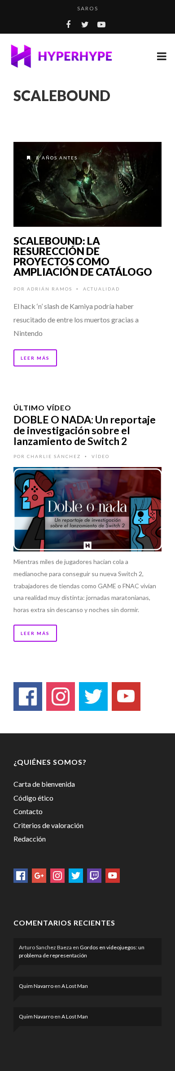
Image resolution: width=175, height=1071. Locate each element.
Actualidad (101, 288)
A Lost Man (74, 986)
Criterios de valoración (48, 825)
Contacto (28, 811)
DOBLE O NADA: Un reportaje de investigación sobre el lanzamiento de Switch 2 (84, 430)
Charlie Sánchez (54, 456)
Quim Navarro (36, 986)
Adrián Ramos (49, 288)
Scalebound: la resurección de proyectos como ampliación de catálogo (82, 256)
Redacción (29, 838)
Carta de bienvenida (44, 784)
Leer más (35, 358)
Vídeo (100, 456)
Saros (87, 8)
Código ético (33, 797)
